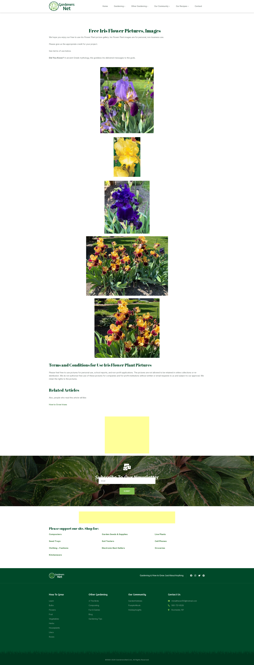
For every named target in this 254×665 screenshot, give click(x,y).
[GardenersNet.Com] (62, 6)
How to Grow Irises (58, 404)
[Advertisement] (127, 434)
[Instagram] (195, 575)
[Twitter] (199, 575)
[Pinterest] (203, 575)
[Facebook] (191, 575)
